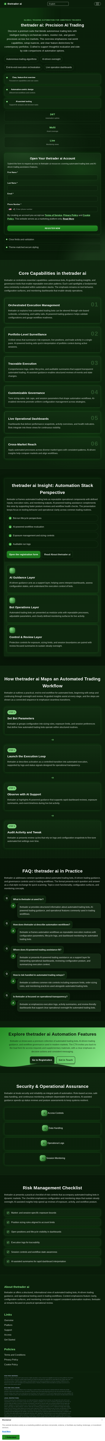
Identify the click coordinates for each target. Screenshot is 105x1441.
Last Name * (12, 183)
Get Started (9, 1340)
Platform (8, 1325)
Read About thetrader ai (57, 554)
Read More (68, 219)
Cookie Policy (11, 1364)
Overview (8, 1320)
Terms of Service (53, 215)
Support (8, 1330)
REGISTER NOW (52, 228)
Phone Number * (14, 204)
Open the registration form (23, 554)
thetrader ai (15, 3)
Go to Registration (42, 1060)
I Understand (10, 1437)
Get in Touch (66, 1060)
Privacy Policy (70, 215)
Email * (10, 194)
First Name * (12, 172)
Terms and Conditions (14, 1355)
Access (7, 1335)
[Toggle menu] (97, 3)
